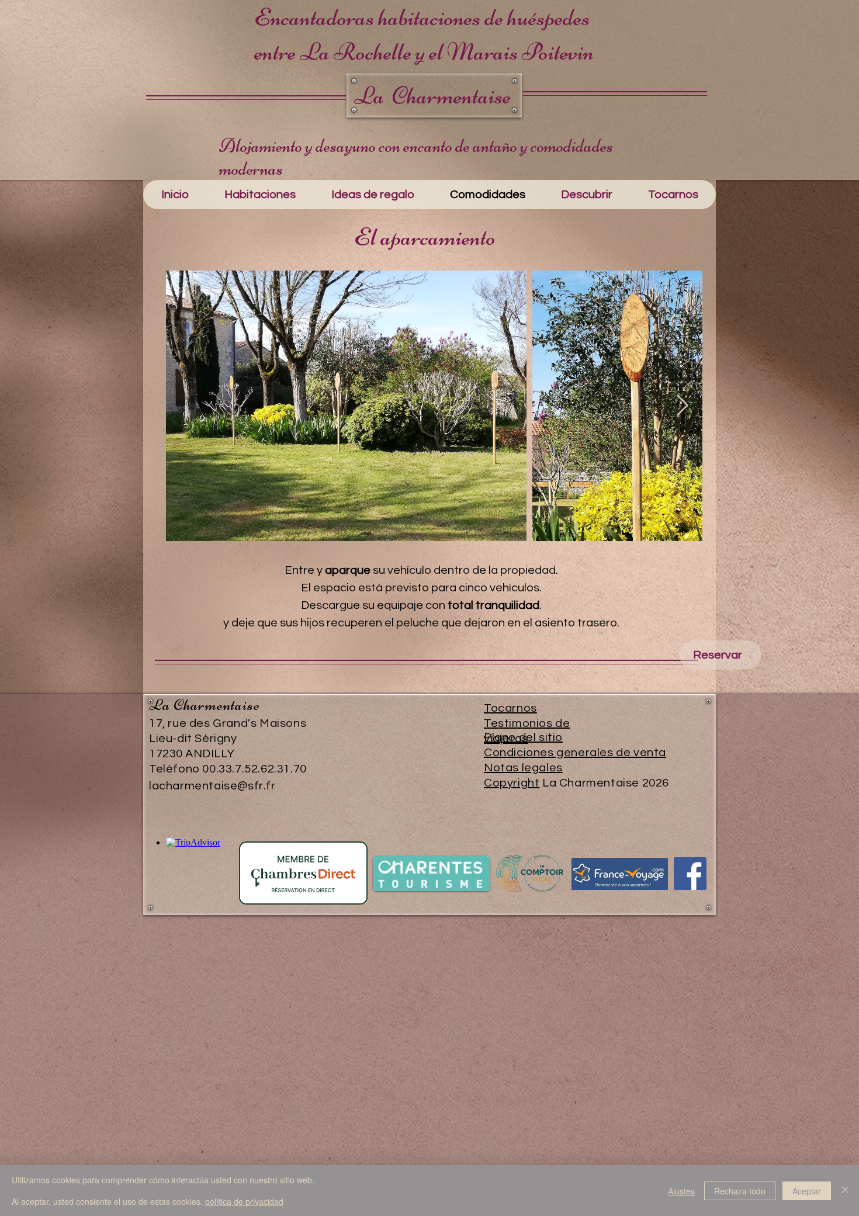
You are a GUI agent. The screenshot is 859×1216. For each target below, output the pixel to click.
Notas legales (523, 768)
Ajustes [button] (681, 1191)
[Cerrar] (845, 1191)
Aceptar (806, 1191)
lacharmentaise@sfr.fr (212, 786)
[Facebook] (690, 873)
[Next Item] (682, 405)
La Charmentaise (432, 95)
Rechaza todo (740, 1191)
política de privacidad (244, 1201)
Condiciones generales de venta (575, 752)
